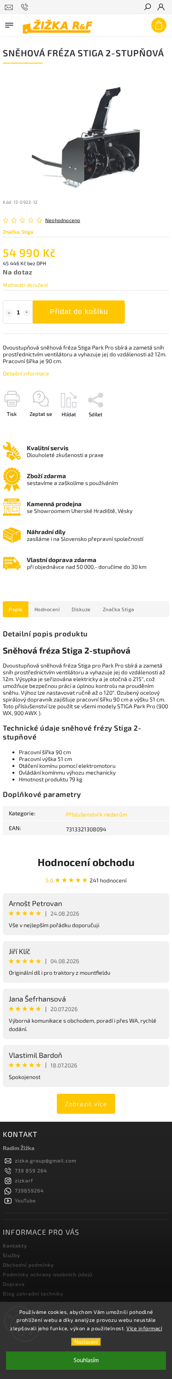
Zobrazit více (86, 1103)
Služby (11, 1255)
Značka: (18, 232)
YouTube (25, 1200)
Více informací (144, 1328)
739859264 (29, 1190)
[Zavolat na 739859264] (26, 7)
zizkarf (24, 1180)
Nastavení (86, 1342)
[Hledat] (147, 8)
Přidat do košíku (79, 312)
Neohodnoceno (62, 220)
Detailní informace (26, 373)
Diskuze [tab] (81, 609)
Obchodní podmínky (28, 1265)
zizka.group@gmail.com (45, 1160)
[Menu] (9, 24)
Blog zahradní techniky (33, 1293)
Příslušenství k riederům (96, 814)
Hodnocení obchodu (86, 862)
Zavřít (149, 428)
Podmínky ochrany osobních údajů (47, 1274)
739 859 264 (31, 1170)
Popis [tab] (15, 609)
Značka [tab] (118, 609)
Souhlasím (86, 1360)
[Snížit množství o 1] (8, 312)
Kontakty (15, 1245)
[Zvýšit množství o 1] (26, 312)
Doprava (14, 1284)
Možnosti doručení (25, 285)
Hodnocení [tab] (47, 609)
